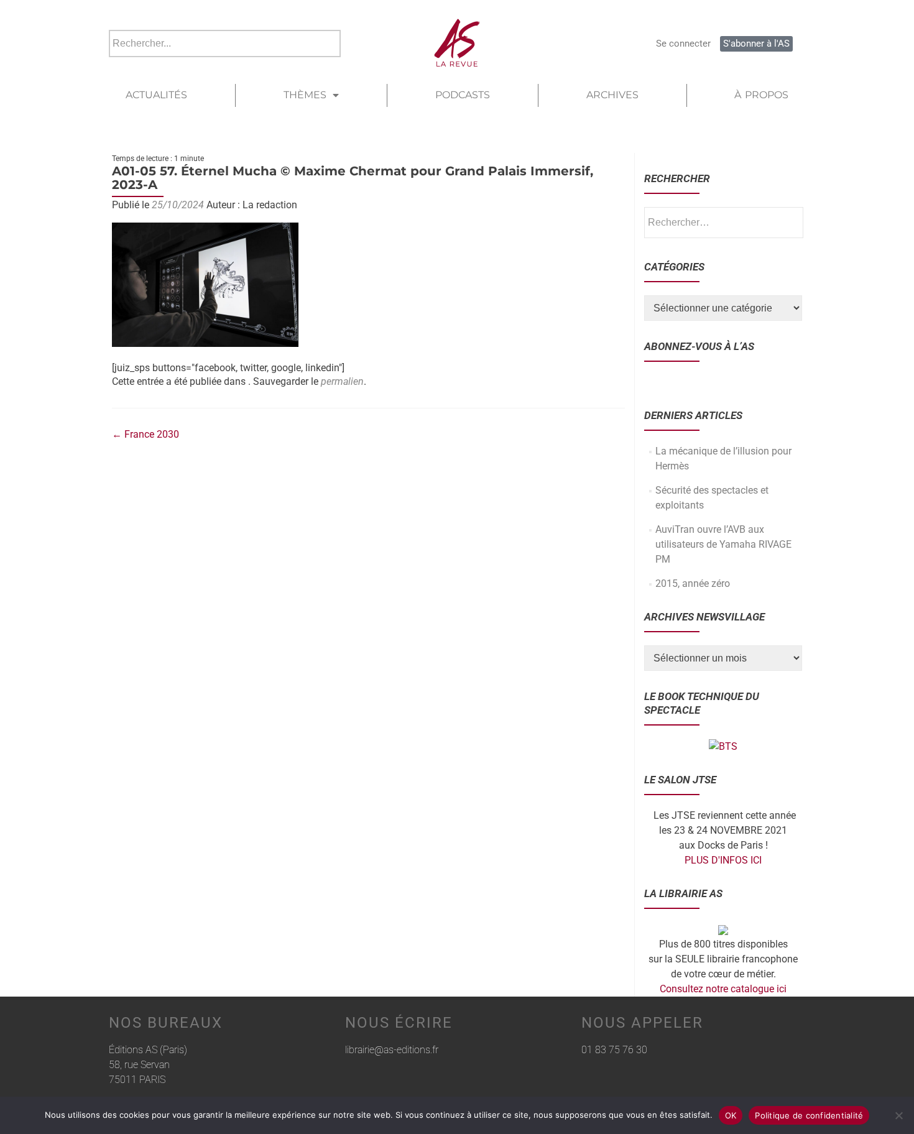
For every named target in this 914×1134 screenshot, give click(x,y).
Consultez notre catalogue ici (723, 989)
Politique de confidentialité (809, 1115)
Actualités (156, 95)
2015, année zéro (692, 583)
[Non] (898, 1115)
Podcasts (462, 95)
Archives (612, 95)
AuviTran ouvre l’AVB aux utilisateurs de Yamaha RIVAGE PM (723, 544)
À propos (761, 95)
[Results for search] (225, 64)
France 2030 (145, 434)
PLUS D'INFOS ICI (723, 860)
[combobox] (225, 43)
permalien (342, 381)
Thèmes (305, 95)
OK (731, 1115)
